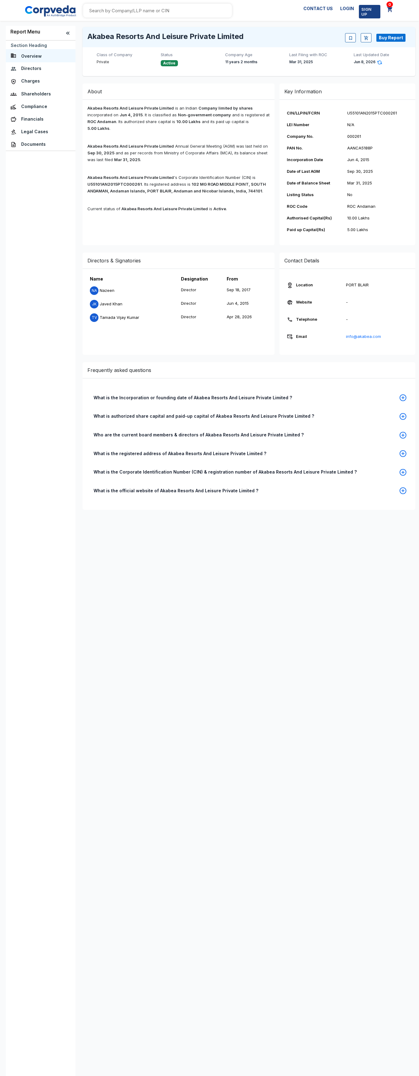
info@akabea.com (363, 336)
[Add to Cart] (366, 37)
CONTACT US (318, 8)
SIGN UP (366, 12)
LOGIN (347, 8)
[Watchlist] (350, 37)
